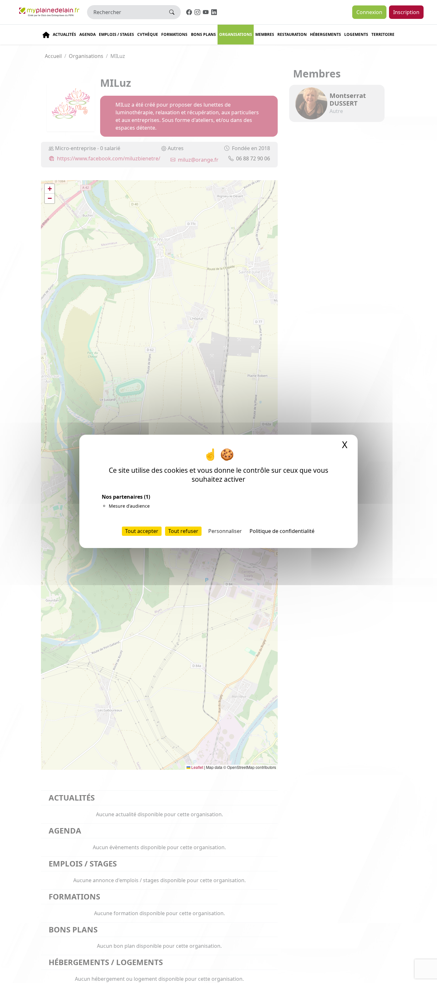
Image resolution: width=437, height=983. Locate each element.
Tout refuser (183, 531)
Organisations (235, 34)
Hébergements (325, 34)
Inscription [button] (406, 12)
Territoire (382, 34)
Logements (356, 34)
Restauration (292, 34)
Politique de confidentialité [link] (282, 531)
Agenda (87, 34)
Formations (174, 34)
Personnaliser (225, 531)
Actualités (64, 34)
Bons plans (203, 34)
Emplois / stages (116, 34)
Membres (264, 34)
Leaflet (196, 767)
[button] (49, 189)
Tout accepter (141, 531)
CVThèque (147, 34)
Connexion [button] (369, 12)
